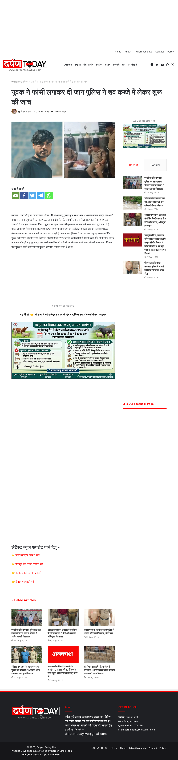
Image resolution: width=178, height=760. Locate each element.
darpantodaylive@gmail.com (86, 734)
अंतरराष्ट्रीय (88, 64)
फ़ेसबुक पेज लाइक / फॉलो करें (29, 564)
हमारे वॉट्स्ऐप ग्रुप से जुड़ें (27, 555)
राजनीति (116, 64)
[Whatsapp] (49, 195)
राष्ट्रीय (78, 64)
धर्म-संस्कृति (132, 64)
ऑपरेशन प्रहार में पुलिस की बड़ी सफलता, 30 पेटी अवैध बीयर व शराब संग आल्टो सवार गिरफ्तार (99, 670)
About (128, 51)
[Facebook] (24, 195)
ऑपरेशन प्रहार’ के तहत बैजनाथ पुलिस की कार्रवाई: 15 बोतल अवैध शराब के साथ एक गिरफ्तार (25, 670)
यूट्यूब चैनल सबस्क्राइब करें (28, 572)
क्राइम (107, 64)
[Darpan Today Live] (25, 65)
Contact (159, 51)
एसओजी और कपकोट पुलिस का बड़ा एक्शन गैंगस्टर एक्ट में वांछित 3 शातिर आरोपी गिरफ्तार (26, 633)
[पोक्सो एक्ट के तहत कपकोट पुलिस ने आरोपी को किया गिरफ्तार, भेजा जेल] (99, 617)
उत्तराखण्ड (68, 64)
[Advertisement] (89, 24)
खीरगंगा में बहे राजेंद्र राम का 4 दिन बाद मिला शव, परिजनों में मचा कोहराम (154, 202)
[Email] (15, 195)
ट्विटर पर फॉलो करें (24, 581)
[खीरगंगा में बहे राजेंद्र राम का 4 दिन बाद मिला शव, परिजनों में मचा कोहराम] (132, 202)
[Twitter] (32, 195)
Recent (133, 165)
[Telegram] (40, 195)
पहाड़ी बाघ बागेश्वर (24, 111)
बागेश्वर (25, 81)
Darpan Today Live (46, 747)
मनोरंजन (99, 64)
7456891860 (54, 754)
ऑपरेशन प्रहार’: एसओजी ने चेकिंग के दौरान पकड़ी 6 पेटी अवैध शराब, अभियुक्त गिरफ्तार (62, 633)
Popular (155, 165)
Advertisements (143, 51)
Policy (170, 51)
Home (118, 51)
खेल (123, 64)
